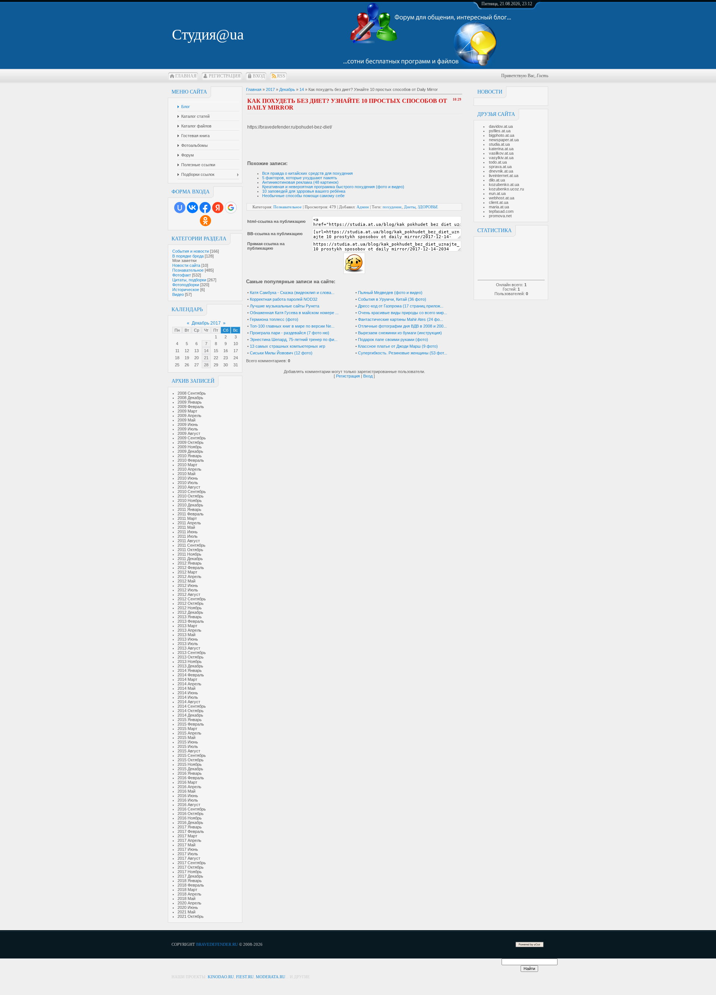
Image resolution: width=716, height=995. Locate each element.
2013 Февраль (191, 621)
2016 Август (189, 804)
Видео (178, 294)
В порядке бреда (188, 256)
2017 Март (187, 836)
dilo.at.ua (497, 180)
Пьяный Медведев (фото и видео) (390, 292)
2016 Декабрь (190, 822)
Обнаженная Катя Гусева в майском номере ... (294, 312)
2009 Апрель (189, 415)
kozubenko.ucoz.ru (506, 189)
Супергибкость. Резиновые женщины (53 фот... (402, 353)
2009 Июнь (188, 424)
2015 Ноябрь (190, 764)
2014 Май (186, 688)
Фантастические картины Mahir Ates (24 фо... (400, 319)
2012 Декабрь (190, 612)
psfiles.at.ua (500, 131)
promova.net (500, 216)
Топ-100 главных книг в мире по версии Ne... (292, 326)
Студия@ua (208, 34)
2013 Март (187, 625)
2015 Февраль (191, 724)
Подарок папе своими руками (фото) (393, 339)
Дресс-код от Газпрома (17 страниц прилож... (400, 306)
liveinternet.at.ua (503, 175)
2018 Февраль (191, 885)
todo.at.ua (498, 162)
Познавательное (188, 270)
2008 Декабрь (190, 397)
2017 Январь (190, 827)
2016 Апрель (189, 786)
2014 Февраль (191, 675)
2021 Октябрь (191, 916)
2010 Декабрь (190, 505)
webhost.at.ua (501, 198)
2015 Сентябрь (192, 755)
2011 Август (189, 540)
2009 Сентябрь (192, 438)
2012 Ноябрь (190, 608)
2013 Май (186, 634)
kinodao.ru (221, 977)
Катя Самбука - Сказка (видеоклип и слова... (292, 292)
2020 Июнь (188, 907)
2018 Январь (190, 880)
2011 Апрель (189, 523)
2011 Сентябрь (191, 545)
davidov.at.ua (501, 126)
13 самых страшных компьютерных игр (287, 346)
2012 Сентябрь (192, 599)
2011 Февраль (191, 514)
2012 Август (189, 594)
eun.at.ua (497, 193)
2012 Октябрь (191, 603)
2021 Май (186, 912)
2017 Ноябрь (190, 871)
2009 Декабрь (190, 451)
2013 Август (189, 648)
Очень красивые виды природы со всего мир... (402, 312)
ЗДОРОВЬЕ (428, 207)
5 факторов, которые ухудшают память (299, 178)
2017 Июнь (188, 849)
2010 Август (189, 487)
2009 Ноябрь (190, 447)
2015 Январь (190, 719)
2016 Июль (188, 800)
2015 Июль (188, 746)
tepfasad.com (501, 211)
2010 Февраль (191, 460)
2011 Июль (188, 536)
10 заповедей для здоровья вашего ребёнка (303, 191)
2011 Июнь (188, 532)
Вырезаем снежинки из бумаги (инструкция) (400, 333)
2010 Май (186, 473)
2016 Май (186, 791)
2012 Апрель (189, 576)
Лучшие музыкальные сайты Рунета (284, 306)
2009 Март (187, 411)
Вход (259, 76)
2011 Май (186, 527)
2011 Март (187, 518)
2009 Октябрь (191, 442)
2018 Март (187, 889)
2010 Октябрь (191, 496)
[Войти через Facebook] (205, 207)
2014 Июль (188, 697)
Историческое (185, 289)
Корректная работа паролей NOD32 (283, 299)
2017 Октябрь (191, 867)
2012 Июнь (188, 585)
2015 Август (189, 751)
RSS (281, 76)
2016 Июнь (188, 795)
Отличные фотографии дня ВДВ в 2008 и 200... (402, 326)
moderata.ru (270, 977)
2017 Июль (188, 854)
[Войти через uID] (179, 207)
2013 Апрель (189, 630)
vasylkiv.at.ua (501, 157)
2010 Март (187, 464)
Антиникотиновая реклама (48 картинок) (300, 182)
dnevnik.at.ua (501, 171)
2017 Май (186, 845)
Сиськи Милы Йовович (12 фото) (281, 353)
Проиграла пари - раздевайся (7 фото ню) (289, 333)
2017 (270, 89)
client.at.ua (498, 202)
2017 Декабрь (190, 876)
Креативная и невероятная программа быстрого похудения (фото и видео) (333, 186)
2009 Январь (190, 402)
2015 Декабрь (190, 769)
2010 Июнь (188, 478)
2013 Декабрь (190, 666)
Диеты (409, 207)
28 (206, 365)
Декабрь (287, 89)
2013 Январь (190, 617)
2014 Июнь (188, 693)
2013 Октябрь (191, 657)
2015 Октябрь (191, 760)
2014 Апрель (189, 684)
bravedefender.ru (217, 944)
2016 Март (187, 782)
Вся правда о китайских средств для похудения (307, 173)
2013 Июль (188, 643)
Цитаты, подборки (189, 280)
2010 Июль (188, 482)
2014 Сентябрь (192, 706)
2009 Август (189, 433)
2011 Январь (189, 509)
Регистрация (225, 76)
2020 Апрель (189, 903)
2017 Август (189, 858)
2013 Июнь (188, 639)
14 (206, 350)
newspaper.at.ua (504, 140)
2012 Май (186, 581)
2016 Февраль (191, 778)
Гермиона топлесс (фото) (274, 319)
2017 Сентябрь (192, 862)
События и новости (190, 251)
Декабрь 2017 (206, 323)
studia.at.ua (499, 144)
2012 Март (187, 572)
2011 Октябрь (190, 549)
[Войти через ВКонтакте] (192, 207)
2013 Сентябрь (192, 652)
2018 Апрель (189, 894)
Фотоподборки (185, 284)
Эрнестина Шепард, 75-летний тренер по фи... (293, 339)
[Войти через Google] (231, 208)
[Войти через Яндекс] (217, 207)
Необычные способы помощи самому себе (303, 195)
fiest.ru (245, 977)
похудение (392, 207)
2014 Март (187, 679)
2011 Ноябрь (189, 554)
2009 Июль (188, 429)
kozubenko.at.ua (504, 184)
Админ (363, 207)
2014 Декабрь (190, 715)
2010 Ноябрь (190, 500)
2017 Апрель (189, 840)
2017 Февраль (191, 831)
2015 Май (186, 737)
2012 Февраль (191, 567)
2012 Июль (188, 590)
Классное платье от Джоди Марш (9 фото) (398, 346)
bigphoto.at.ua (501, 135)
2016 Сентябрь (192, 809)
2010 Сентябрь (192, 491)
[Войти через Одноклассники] (205, 220)
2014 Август (189, 701)
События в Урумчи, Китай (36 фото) (392, 299)
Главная (186, 76)
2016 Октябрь (191, 813)
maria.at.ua (499, 207)
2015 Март (187, 728)
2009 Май (186, 420)
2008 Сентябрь (192, 393)
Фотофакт (181, 275)
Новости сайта (186, 265)
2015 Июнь (188, 742)
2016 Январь (190, 773)
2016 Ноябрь (190, 818)
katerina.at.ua (501, 148)
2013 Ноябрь (190, 661)
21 (206, 358)
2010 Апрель (189, 469)
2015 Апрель (189, 733)
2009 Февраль (191, 406)
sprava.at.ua (500, 166)
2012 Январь (190, 563)
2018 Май (186, 898)
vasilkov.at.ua (501, 153)
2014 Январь (190, 670)
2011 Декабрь (190, 558)
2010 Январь (190, 456)
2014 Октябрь (191, 710)
